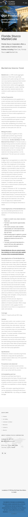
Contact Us (5, 427)
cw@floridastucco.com (9, 441)
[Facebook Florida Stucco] (23, 3)
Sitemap (10, 512)
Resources (5, 424)
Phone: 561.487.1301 (8, 439)
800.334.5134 (8, 392)
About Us (5, 430)
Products (5, 416)
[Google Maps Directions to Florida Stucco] (2, 453)
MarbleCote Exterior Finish (12, 68)
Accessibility (14, 513)
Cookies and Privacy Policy (18, 512)
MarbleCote (13, 52)
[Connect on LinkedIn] (5, 453)
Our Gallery (5, 419)
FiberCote (17, 49)
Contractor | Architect (7, 422)
